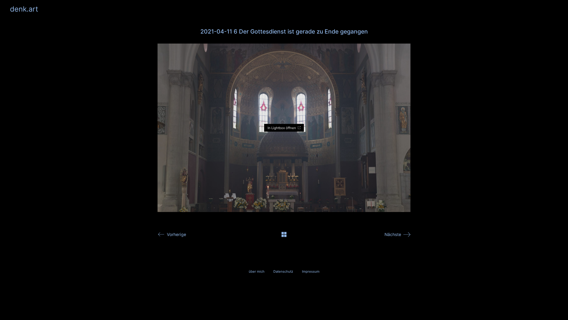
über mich (256, 271)
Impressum (311, 271)
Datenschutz (283, 271)
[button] (555, 9)
